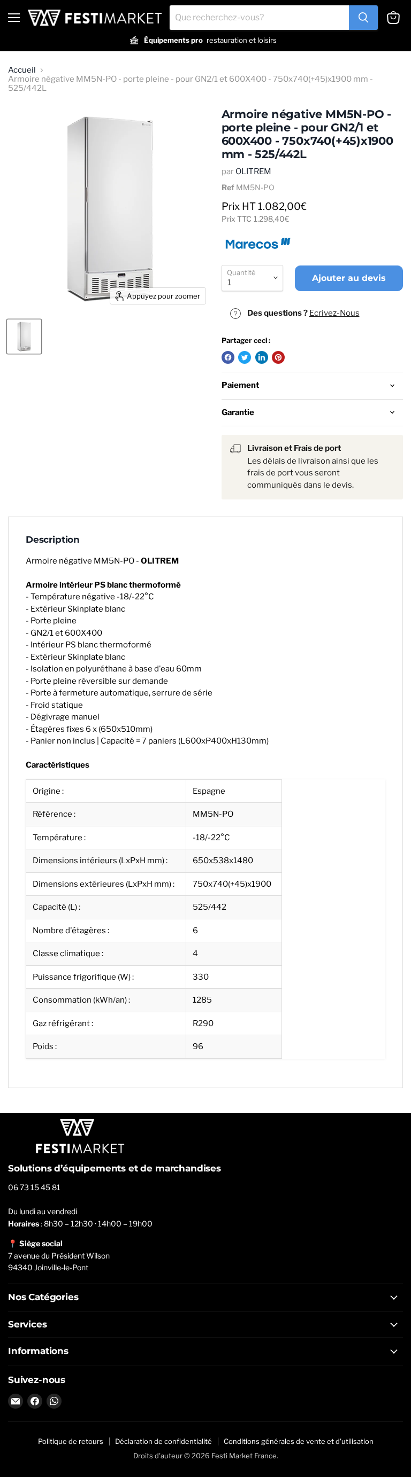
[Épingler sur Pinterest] (278, 357)
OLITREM (253, 171)
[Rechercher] (363, 17)
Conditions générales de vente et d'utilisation (299, 1441)
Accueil (22, 70)
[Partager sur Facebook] (228, 357)
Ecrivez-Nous (334, 313)
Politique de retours (70, 1441)
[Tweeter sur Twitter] (244, 357)
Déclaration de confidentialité (163, 1441)
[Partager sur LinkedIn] (261, 357)
